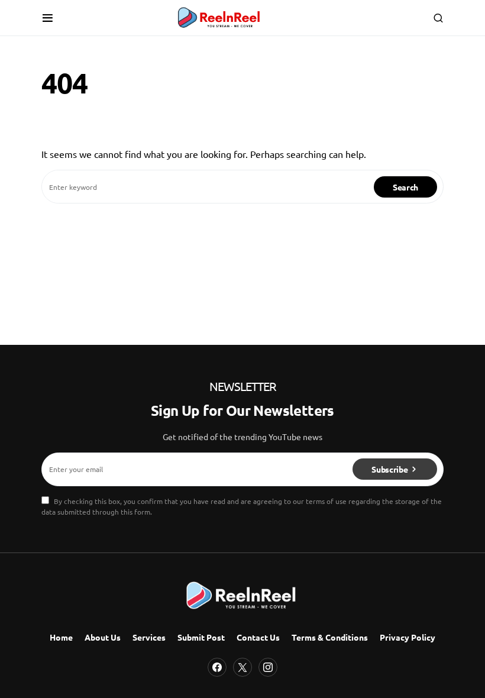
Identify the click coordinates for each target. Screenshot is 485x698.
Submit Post (201, 637)
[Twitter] (242, 667)
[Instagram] (267, 667)
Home (61, 637)
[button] (47, 18)
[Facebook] (217, 667)
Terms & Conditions (330, 637)
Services (149, 637)
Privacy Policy (407, 637)
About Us (103, 637)
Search (405, 187)
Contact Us (258, 637)
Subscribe (389, 469)
